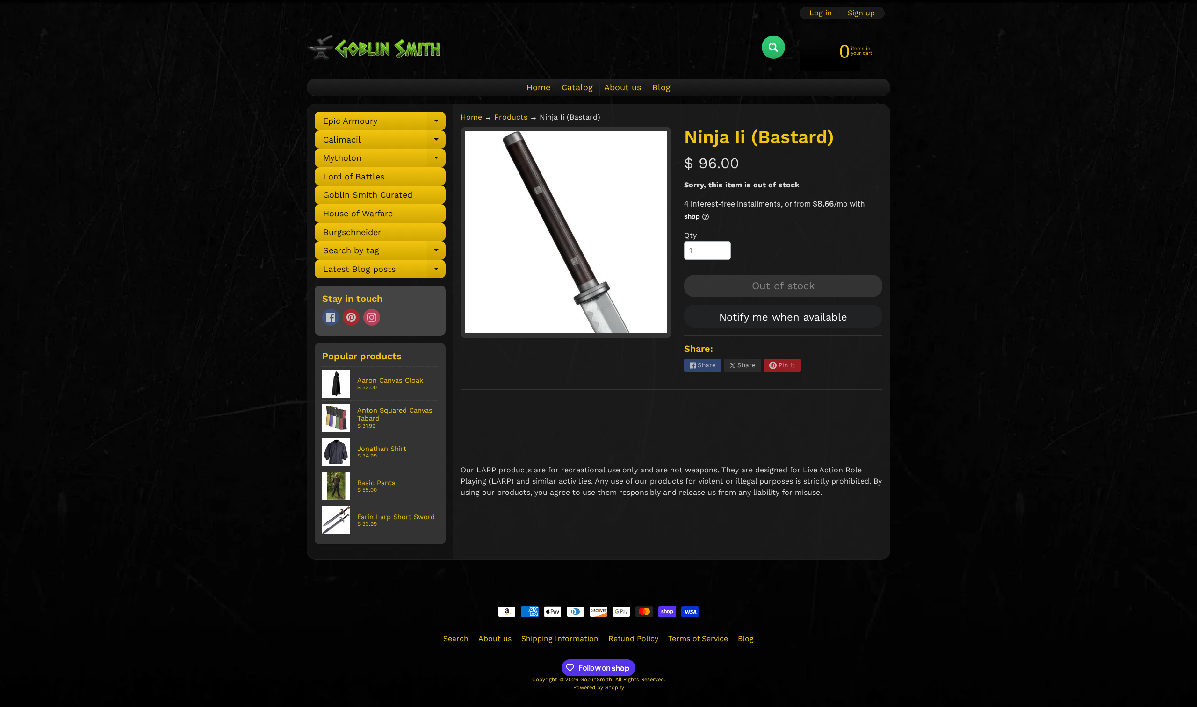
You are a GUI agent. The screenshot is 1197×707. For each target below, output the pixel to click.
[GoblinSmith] (373, 47)
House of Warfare (358, 213)
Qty (690, 235)
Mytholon (384, 160)
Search (456, 638)
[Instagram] (371, 317)
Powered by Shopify (598, 688)
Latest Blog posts (384, 271)
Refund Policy (633, 638)
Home (538, 87)
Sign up (861, 13)
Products (510, 117)
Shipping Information (559, 638)
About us (622, 87)
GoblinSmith (596, 680)
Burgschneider (352, 232)
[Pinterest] (351, 317)
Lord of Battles (353, 176)
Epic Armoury (384, 123)
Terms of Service (698, 638)
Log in (820, 13)
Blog (661, 87)
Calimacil (384, 142)
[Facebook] (330, 317)
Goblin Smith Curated (367, 195)
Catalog (577, 87)
